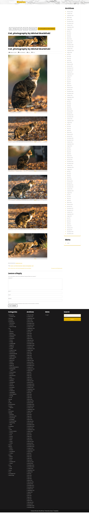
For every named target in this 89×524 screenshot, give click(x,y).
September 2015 (70, 120)
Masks (10, 444)
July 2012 (68, 194)
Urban (11, 441)
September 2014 (70, 144)
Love (11, 434)
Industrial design (13, 353)
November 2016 (70, 93)
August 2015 (69, 122)
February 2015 (70, 134)
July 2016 (68, 101)
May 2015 (69, 128)
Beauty (10, 399)
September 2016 (70, 97)
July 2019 (68, 31)
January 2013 (69, 183)
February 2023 (70, 11)
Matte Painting (13, 357)
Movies (10, 446)
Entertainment (12, 404)
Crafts (10, 402)
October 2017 (69, 72)
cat (14, 265)
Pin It (35, 112)
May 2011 (69, 222)
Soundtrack (12, 451)
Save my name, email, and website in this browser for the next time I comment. (23, 303)
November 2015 (70, 116)
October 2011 (69, 212)
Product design (13, 421)
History (11, 432)
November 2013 (70, 163)
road (32, 265)
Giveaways (11, 411)
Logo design (12, 417)
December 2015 (70, 114)
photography (28, 265)
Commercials (12, 316)
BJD (9, 401)
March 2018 (69, 62)
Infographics (12, 355)
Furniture (12, 324)
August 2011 (69, 216)
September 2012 (70, 190)
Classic (11, 340)
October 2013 (69, 165)
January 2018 (69, 66)
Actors (11, 448)
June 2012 (69, 196)
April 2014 (69, 153)
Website (9, 298)
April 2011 (69, 223)
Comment (10, 278)
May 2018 (69, 58)
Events (11, 458)
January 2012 (69, 206)
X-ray (11, 397)
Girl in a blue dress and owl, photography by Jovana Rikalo (19, 268)
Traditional (12, 390)
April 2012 (69, 200)
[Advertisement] (35, 18)
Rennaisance (12, 375)
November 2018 (70, 46)
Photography (33, 28)
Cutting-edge (12, 343)
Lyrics (11, 459)
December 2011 (70, 208)
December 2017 (70, 68)
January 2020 (69, 19)
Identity (10, 412)
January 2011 (69, 229)
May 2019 (69, 35)
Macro (12, 370)
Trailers (11, 453)
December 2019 (70, 21)
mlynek (24, 265)
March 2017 (69, 85)
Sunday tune (12, 461)
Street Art (12, 385)
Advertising (11, 315)
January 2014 (69, 159)
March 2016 (69, 109)
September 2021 (70, 15)
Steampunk (12, 382)
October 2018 (69, 48)
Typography (12, 392)
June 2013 (69, 173)
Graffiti (11, 348)
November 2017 (70, 70)
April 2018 (69, 60)
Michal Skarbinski (18, 265)
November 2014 (70, 140)
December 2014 (70, 138)
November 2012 (70, 186)
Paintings (12, 363)
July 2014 (68, 148)
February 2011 (70, 227)
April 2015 (69, 130)
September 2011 (70, 214)
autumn (11, 265)
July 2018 (68, 54)
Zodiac (11, 443)
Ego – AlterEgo (13, 28)
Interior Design (13, 326)
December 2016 (70, 91)
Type (11, 424)
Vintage (11, 395)
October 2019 (69, 25)
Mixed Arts (12, 360)
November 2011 (70, 210)
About (29, 519)
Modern (11, 362)
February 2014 (70, 157)
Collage (11, 341)
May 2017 (69, 81)
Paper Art (12, 365)
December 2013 (70, 161)
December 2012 (70, 185)
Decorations (12, 323)
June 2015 (69, 126)
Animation (11, 320)
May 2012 (69, 198)
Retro (11, 377)
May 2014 (69, 151)
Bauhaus (12, 333)
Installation (11, 426)
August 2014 (69, 146)
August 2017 (69, 75)
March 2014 (69, 155)
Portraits (12, 373)
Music (10, 455)
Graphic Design (13, 350)
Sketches (12, 380)
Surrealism (12, 387)
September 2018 (70, 50)
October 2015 (69, 118)
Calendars (12, 336)
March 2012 (69, 202)
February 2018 (70, 64)
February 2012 (70, 204)
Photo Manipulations (14, 367)
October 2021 (69, 13)
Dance (11, 456)
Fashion (10, 406)
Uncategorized (12, 473)
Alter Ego (11, 318)
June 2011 (69, 220)
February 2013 (70, 181)
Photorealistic (13, 372)
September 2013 (70, 167)
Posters (11, 449)
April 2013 (69, 177)
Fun (10, 409)
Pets (10, 465)
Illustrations (12, 351)
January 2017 (69, 89)
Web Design (11, 475)
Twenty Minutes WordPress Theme (39, 511)
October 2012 (69, 188)
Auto (11, 429)
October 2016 (69, 95)
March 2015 (69, 132)
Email (9, 294)
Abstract (11, 331)
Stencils (11, 384)
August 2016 (69, 99)
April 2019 (69, 37)
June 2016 (69, 103)
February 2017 (70, 87)
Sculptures (12, 378)
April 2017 (69, 83)
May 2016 (69, 105)
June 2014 (69, 149)
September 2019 (70, 27)
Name (9, 291)
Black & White (13, 335)
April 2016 (69, 107)
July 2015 (68, 124)
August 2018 (69, 52)
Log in (68, 243)
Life (10, 428)
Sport (11, 439)
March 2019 (69, 38)
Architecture (11, 321)
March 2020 (69, 17)
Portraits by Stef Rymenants (56, 268)
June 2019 (69, 33)
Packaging (12, 419)
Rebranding (12, 422)
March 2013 (69, 179)
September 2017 (70, 74)
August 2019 (69, 29)
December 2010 (70, 231)
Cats (20, 28)
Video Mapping (13, 394)
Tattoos (11, 389)
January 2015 (69, 136)
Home (29, 515)
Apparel (11, 407)
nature (25, 28)
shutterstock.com (18, 263)
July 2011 (68, 218)
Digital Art (12, 345)
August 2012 (69, 192)
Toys (10, 471)
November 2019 (70, 23)
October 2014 (69, 142)
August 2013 (69, 169)
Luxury (11, 436)
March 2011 (69, 225)
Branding (12, 414)
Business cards (13, 416)
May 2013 (69, 175)
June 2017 (69, 79)
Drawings (12, 346)
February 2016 (70, 111)
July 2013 (68, 171)
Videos (11, 463)
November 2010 (70, 233)
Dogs (11, 468)
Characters (12, 338)
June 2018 (69, 56)
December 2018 (70, 44)
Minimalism (12, 358)
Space (10, 470)
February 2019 (70, 40)
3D (10, 330)
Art (9, 328)
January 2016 (69, 112)
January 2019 (69, 42)
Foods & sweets (13, 431)
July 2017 (68, 77)
